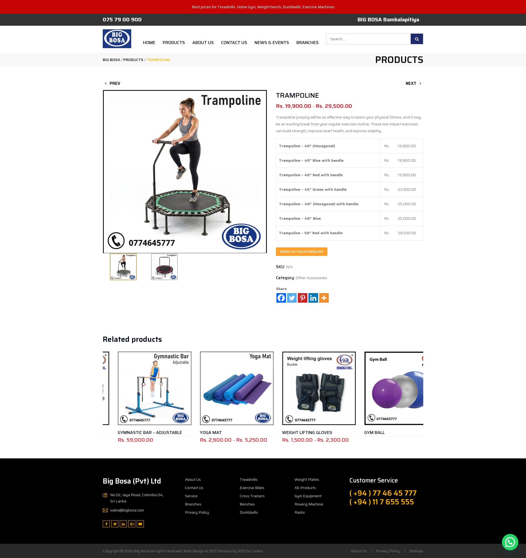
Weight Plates (307, 479)
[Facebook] (281, 298)
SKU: (280, 267)
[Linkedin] (313, 298)
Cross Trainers (252, 496)
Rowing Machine (309, 504)
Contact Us (234, 42)
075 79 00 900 (122, 19)
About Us (203, 42)
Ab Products (305, 488)
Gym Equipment (308, 496)
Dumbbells (249, 512)
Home (149, 42)
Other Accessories (311, 278)
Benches (247, 504)
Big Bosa (142, 551)
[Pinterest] (302, 298)
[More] (324, 298)
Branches (307, 42)
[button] (185, 169)
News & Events (272, 42)
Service (191, 496)
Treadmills (249, 479)
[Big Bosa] (117, 39)
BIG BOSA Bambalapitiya (388, 19)
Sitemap (416, 551)
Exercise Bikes (252, 488)
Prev (114, 83)
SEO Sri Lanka (250, 551)
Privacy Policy (197, 512)
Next (412, 83)
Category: (285, 278)
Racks (300, 512)
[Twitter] (292, 298)
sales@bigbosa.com (127, 510)
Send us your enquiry (302, 251)
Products (174, 42)
